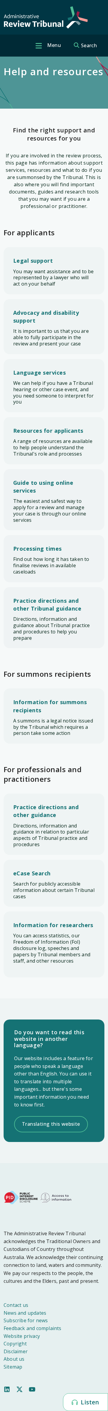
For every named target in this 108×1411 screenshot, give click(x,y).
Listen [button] (89, 1402)
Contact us (16, 1305)
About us (14, 1359)
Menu (53, 45)
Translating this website (51, 1124)
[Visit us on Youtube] (32, 1389)
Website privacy (22, 1336)
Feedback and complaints (33, 1328)
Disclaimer (16, 1351)
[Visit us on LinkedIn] (7, 1389)
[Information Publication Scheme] (56, 1197)
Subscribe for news (26, 1320)
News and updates (25, 1313)
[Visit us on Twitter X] (19, 1389)
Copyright (15, 1343)
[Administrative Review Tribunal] (46, 17)
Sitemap (13, 1366)
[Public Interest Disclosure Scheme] (21, 1197)
